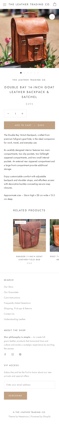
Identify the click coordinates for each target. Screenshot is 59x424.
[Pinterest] (20, 354)
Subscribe (15, 395)
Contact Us (9, 313)
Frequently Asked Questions (17, 303)
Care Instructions (12, 297)
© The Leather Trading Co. (29, 412)
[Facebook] (5, 354)
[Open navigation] (4, 4)
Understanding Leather (15, 319)
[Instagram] (12, 354)
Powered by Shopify (40, 416)
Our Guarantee (11, 292)
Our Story (8, 286)
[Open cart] (54, 4)
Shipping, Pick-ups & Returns (18, 308)
